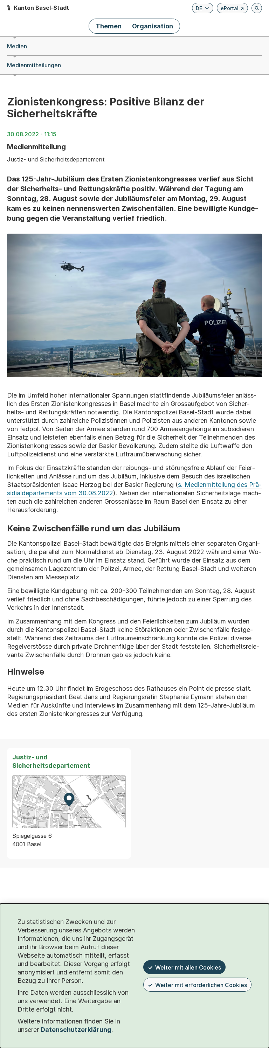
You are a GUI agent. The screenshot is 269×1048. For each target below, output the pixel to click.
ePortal (232, 9)
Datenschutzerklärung (76, 1029)
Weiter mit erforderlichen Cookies (201, 984)
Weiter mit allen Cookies (188, 967)
